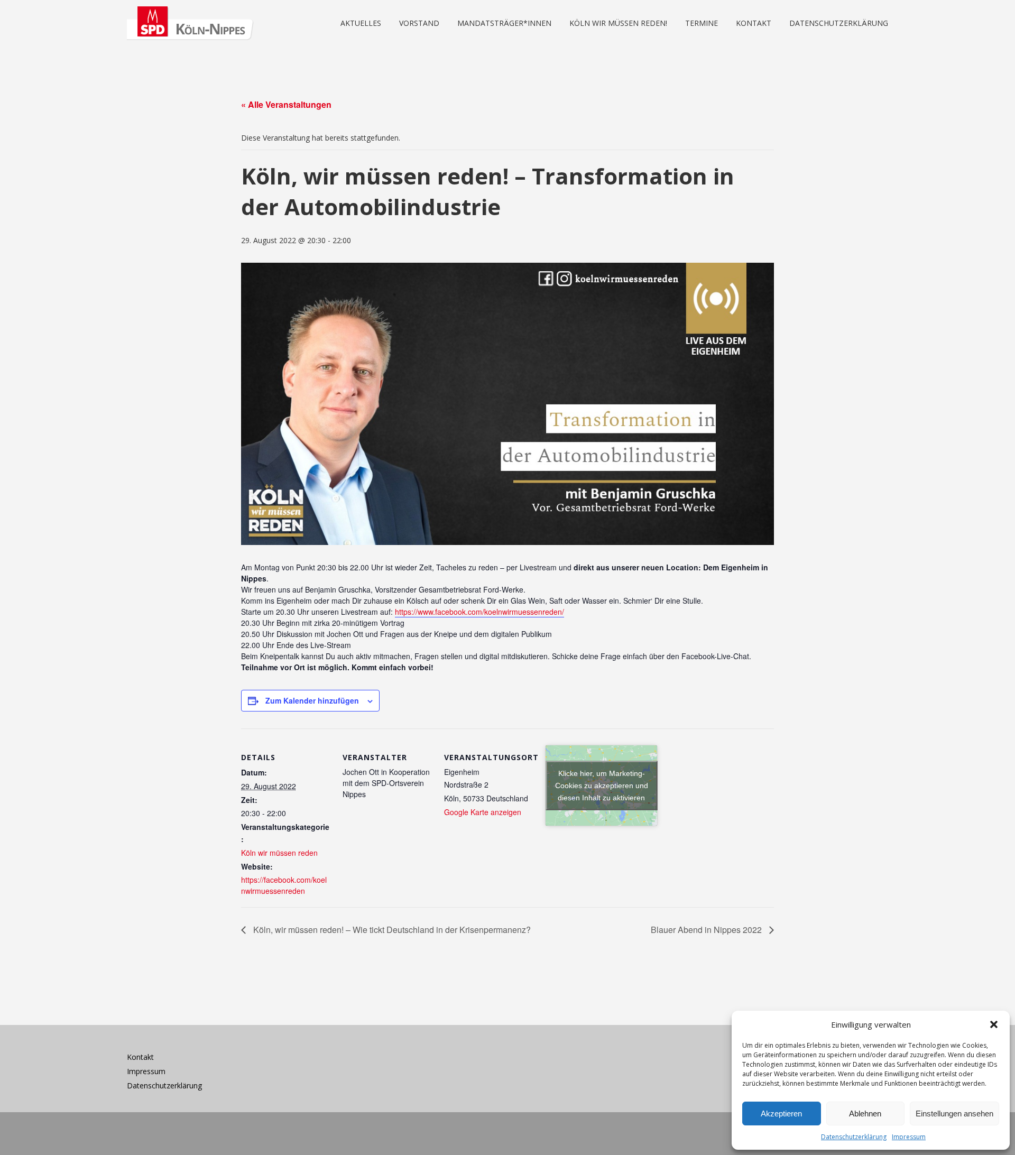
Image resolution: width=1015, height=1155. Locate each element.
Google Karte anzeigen (482, 812)
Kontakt (140, 1057)
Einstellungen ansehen (954, 1113)
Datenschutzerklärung (854, 1136)
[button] (994, 1024)
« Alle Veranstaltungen (286, 104)
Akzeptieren (781, 1113)
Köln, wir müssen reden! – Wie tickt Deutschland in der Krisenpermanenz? (391, 929)
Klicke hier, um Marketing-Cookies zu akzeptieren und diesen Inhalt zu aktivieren (601, 785)
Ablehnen (865, 1113)
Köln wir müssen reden (279, 852)
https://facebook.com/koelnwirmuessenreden (284, 885)
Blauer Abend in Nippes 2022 (707, 929)
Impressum (909, 1136)
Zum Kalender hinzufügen (312, 700)
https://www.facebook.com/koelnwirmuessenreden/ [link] (479, 611)
